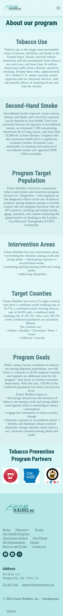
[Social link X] (12, 554)
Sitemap (11, 611)
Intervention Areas (31, 244)
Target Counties (32, 293)
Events (39, 529)
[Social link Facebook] (5, 554)
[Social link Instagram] (19, 554)
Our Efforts (40, 538)
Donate (34, 542)
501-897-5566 (10, 584)
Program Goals (31, 357)
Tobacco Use (31, 42)
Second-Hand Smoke (31, 105)
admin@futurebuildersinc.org (38, 584)
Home (6, 529)
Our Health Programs (16, 534)
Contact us (39, 546)
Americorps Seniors (15, 538)
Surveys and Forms (15, 546)
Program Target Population (31, 177)
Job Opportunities (14, 542)
